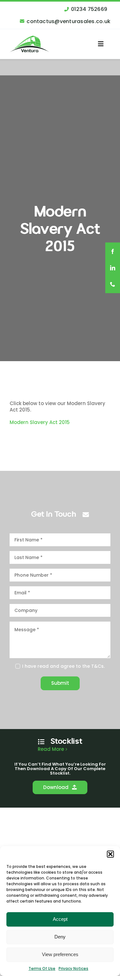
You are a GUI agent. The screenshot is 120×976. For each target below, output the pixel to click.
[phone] (112, 285)
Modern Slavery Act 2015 (40, 422)
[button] (110, 854)
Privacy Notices (73, 968)
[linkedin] (112, 268)
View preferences (60, 954)
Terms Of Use (41, 968)
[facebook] (112, 251)
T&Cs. (98, 666)
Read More (51, 749)
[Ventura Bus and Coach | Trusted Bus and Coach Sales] (30, 38)
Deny (60, 936)
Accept (60, 919)
